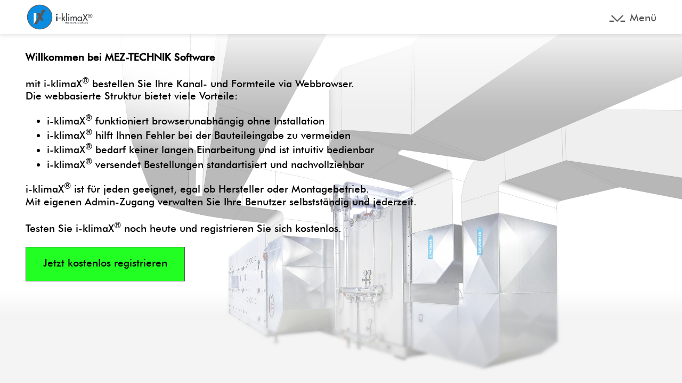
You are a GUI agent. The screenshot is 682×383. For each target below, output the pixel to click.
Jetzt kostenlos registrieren (105, 263)
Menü (643, 18)
